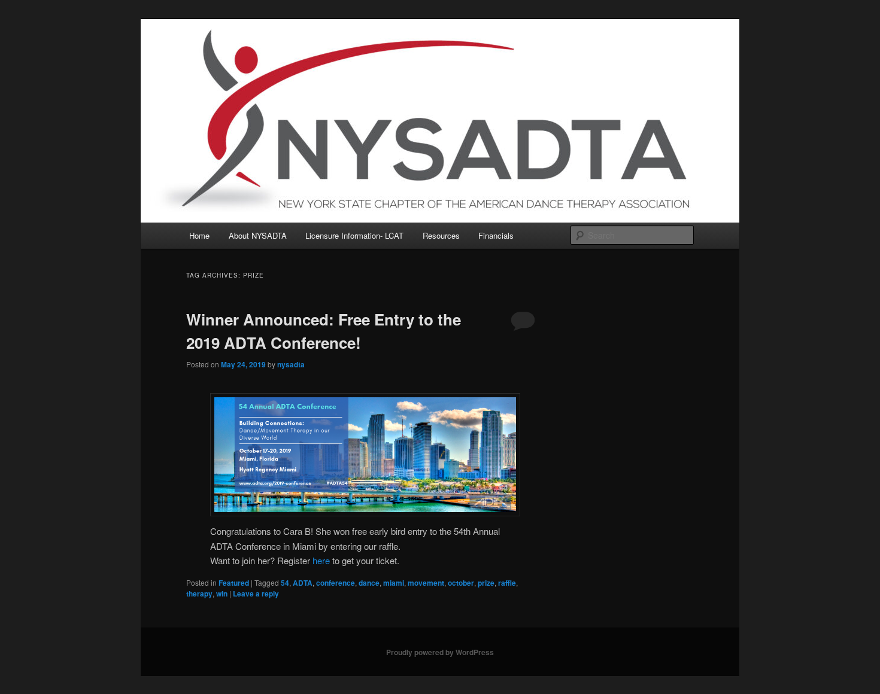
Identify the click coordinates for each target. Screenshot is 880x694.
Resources (441, 235)
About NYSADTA (258, 235)
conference (335, 582)
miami (393, 582)
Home (199, 235)
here (321, 560)
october (461, 582)
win (221, 593)
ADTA (302, 582)
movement (426, 582)
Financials (496, 235)
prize (486, 582)
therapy (199, 593)
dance (369, 582)
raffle (507, 582)
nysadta (291, 364)
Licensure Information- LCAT (354, 235)
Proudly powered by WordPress (440, 652)
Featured (234, 582)
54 (285, 582)
